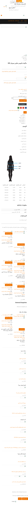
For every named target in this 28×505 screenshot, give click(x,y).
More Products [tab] (22, 120)
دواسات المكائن (9, 241)
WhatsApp (18, 108)
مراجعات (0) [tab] (22, 118)
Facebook (26, 108)
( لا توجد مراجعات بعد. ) (22, 89)
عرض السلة (25, 498)
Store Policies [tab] (22, 121)
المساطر (23, 294)
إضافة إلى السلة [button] (21, 244)
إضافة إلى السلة (23, 100)
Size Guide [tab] (23, 115)
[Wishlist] (5, 16)
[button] (25, 16)
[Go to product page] (19, 237)
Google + (23, 108)
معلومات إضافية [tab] (22, 117)
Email (21, 108)
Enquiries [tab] (23, 123)
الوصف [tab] (23, 114)
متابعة (20, 498)
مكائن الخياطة (22, 271)
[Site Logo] (21, 16)
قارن (25, 112)
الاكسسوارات (22, 252)
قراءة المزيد (22, 329)
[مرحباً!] (8, 16)
